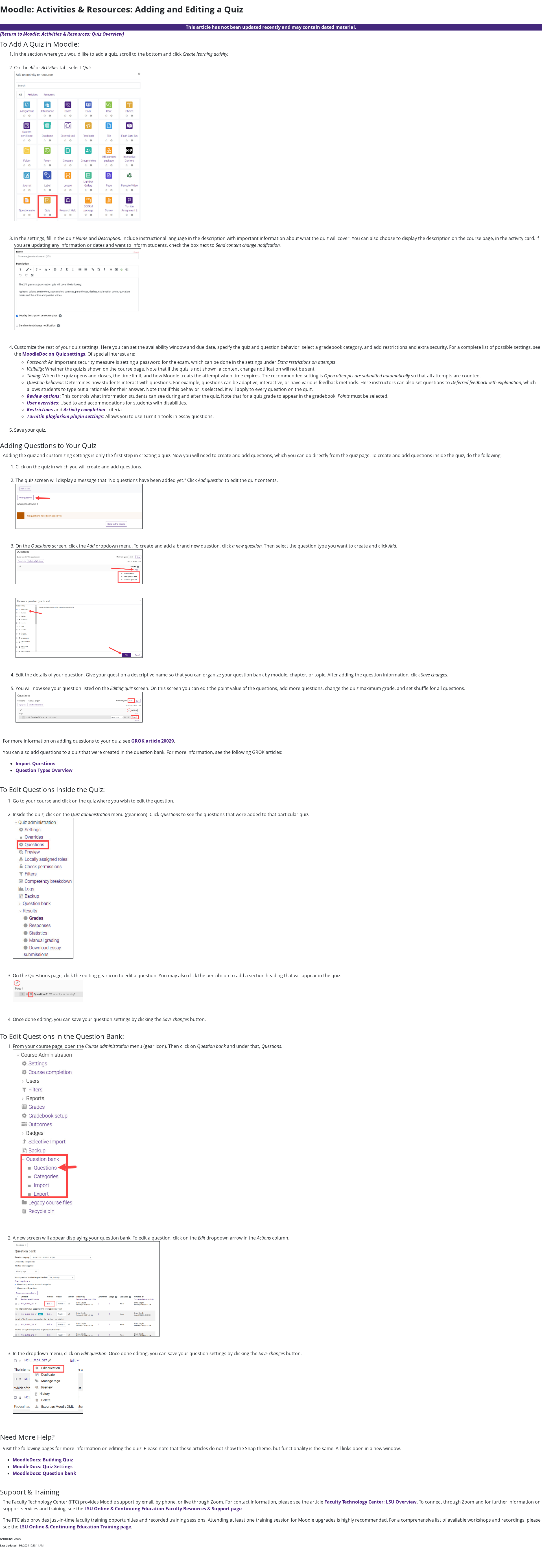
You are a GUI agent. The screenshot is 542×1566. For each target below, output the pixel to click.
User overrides (42, 403)
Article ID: (6, 1539)
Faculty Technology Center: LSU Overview (370, 1502)
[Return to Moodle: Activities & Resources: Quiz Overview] (62, 34)
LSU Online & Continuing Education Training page (75, 1527)
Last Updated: (9, 1545)
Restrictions (40, 409)
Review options (43, 396)
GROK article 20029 (152, 741)
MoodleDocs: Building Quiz (43, 1460)
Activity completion (84, 409)
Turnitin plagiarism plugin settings (65, 416)
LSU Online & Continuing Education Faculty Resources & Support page (163, 1509)
